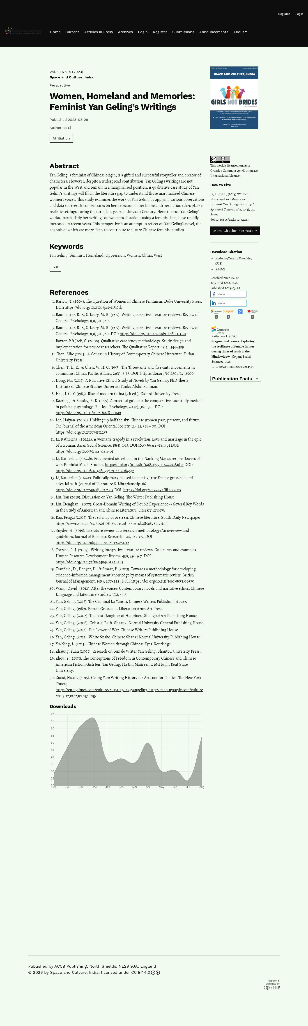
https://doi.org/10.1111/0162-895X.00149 (88, 413)
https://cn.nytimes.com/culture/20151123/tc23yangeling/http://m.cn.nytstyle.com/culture (129, 689)
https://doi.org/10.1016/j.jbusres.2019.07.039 (92, 542)
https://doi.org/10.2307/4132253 (81, 432)
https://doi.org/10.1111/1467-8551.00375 (162, 581)
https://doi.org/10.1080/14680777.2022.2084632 (144, 464)
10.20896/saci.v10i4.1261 (232, 219)
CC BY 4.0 (140, 972)
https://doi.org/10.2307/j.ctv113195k (93, 307)
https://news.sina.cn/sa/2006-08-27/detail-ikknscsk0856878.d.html (112, 523)
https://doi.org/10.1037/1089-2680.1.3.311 (153, 333)
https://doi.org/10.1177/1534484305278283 (89, 562)
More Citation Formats (233, 231)
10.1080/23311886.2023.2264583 (232, 366)
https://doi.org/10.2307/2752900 (167, 373)
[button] (240, 32)
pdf (55, 267)
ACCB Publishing (70, 966)
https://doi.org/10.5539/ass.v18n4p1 (84, 451)
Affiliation (61, 138)
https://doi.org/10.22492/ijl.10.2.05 (84, 490)
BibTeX (220, 269)
